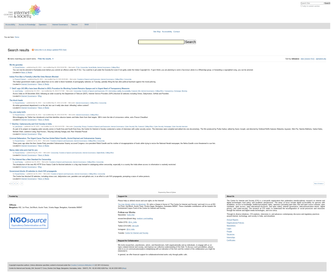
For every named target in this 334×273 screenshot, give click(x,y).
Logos (229, 229)
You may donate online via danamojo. (132, 204)
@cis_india (132, 222)
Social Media (92, 67)
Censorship (84, 67)
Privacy (84, 126)
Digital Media (101, 152)
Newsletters (231, 226)
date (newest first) (307, 59)
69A (139, 91)
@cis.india (131, 229)
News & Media (26, 72)
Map (124, 268)
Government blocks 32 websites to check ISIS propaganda (33, 171)
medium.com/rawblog (145, 218)
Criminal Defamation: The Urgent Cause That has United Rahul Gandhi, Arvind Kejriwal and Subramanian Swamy (55, 138)
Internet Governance (60, 25)
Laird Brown (18, 126)
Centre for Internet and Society (136, 233)
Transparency (168, 91)
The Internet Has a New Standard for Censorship (31, 159)
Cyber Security (158, 126)
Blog (39, 96)
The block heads (16, 100)
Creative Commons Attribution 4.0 (82, 265)
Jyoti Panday (19, 91)
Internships (231, 237)
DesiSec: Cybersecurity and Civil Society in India (32, 124)
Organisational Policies (235, 223)
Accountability (126, 91)
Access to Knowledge (27, 25)
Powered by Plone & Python (167, 192)
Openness (43, 25)
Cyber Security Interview (179, 126)
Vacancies (231, 234)
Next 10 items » (319, 183)
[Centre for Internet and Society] (23, 11)
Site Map (157, 32)
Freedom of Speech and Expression (88, 79)
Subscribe (131, 215)
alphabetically (321, 59)
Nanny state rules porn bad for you (24, 150)
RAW (87, 25)
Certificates (231, 240)
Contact (176, 32)
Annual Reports (232, 220)
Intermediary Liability (115, 91)
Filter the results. (45, 59)
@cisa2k (135, 226)
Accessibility (10, 25)
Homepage (177, 91)
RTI (106, 91)
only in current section (311, 6)
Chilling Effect (115, 67)
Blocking (184, 91)
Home (17, 37)
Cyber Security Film (131, 126)
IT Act (78, 67)
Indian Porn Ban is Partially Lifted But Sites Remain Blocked (34, 77)
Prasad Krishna (20, 67)
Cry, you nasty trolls (18, 112)
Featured (134, 91)
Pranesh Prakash (20, 79)
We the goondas (16, 65)
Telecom (74, 25)
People (229, 232)
